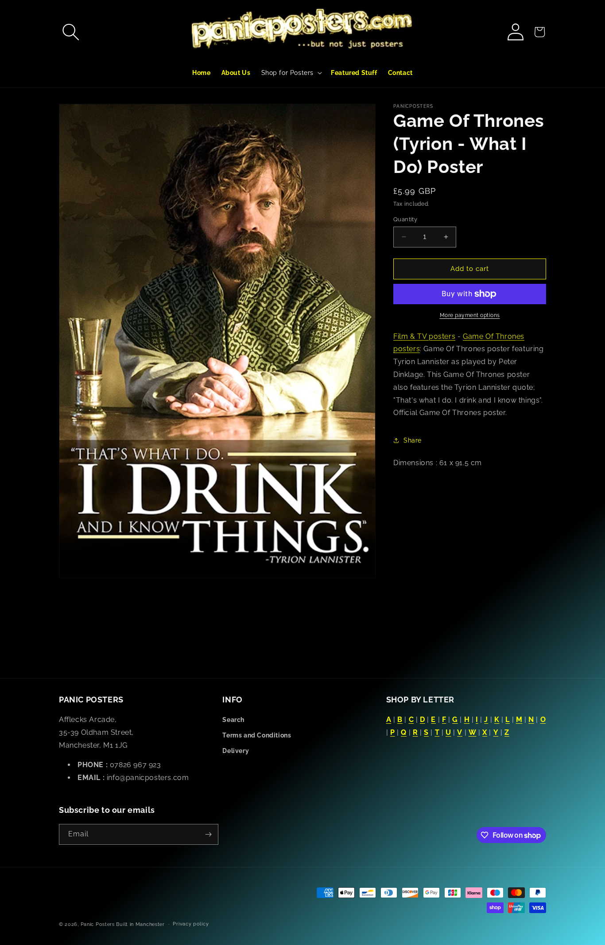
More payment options (470, 315)
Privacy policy (191, 924)
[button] (71, 32)
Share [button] (412, 440)
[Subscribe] (208, 834)
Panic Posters (98, 924)
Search (233, 719)
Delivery (235, 750)
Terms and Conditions (256, 735)
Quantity (405, 219)
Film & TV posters (424, 336)
